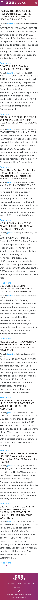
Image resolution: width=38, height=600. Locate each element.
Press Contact (28, 594)
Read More (5, 63)
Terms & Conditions (19, 594)
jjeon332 (10, 23)
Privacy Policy (10, 594)
